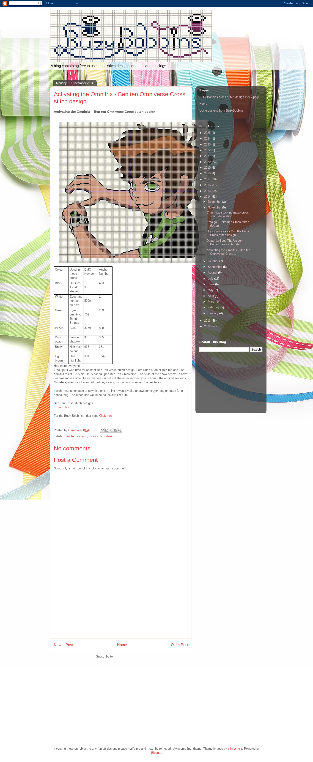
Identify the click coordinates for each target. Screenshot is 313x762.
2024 (207, 138)
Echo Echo (61, 407)
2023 (207, 144)
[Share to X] (111, 430)
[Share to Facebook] (115, 430)
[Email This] (102, 430)
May (211, 290)
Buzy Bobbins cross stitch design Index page (229, 97)
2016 (207, 185)
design (110, 436)
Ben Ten (69, 436)
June (211, 284)
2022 (207, 150)
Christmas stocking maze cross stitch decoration (228, 214)
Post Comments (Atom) (130, 656)
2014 (207, 196)
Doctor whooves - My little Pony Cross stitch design (228, 233)
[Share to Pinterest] (120, 430)
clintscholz (235, 748)
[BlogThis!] (106, 430)
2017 (207, 179)
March (212, 301)
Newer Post (63, 645)
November (215, 207)
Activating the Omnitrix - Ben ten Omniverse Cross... (228, 251)
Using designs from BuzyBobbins (221, 110)
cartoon (82, 436)
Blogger (156, 752)
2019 (207, 167)
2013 (207, 320)
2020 (207, 162)
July (211, 278)
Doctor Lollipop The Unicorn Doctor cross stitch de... (225, 242)
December (215, 201)
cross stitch (96, 436)
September (215, 267)
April (211, 296)
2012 (207, 326)
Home (122, 645)
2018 (207, 173)
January (213, 313)
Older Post (179, 645)
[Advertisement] (121, 606)
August (213, 272)
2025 (207, 132)
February (214, 307)
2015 (207, 191)
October (213, 261)
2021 (207, 156)
